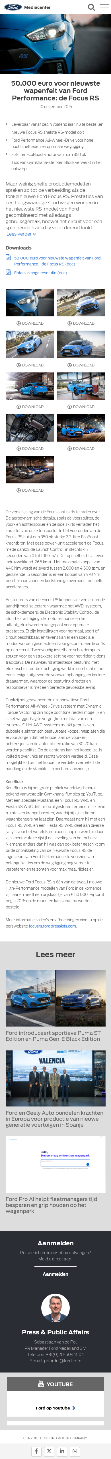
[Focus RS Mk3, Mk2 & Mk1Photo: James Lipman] (30, 386)
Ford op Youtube (53, 1408)
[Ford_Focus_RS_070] (81, 302)
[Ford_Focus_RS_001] (81, 344)
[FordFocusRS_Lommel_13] (81, 386)
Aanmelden (55, 1274)
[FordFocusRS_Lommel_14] (30, 302)
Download (32, 323)
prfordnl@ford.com (62, 1361)
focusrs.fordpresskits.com (52, 926)
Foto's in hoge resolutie (35, 273)
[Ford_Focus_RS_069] (30, 344)
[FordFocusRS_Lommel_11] (30, 428)
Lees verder (19, 234)
